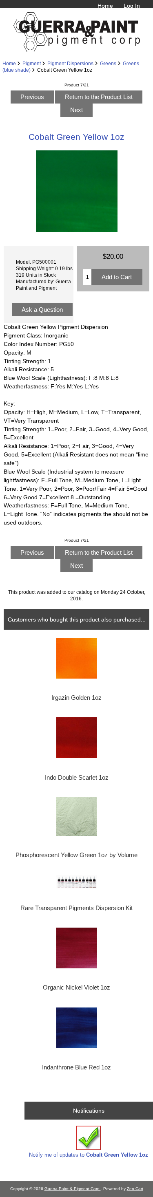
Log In (132, 5)
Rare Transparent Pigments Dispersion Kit (76, 908)
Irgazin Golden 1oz (76, 697)
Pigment (31, 63)
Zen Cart (135, 1188)
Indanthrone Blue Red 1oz (76, 1067)
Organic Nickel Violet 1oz (76, 987)
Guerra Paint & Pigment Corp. (72, 1188)
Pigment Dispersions (70, 63)
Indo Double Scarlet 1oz (77, 777)
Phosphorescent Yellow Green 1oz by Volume (76, 855)
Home (105, 5)
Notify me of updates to (88, 1155)
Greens (108, 63)
